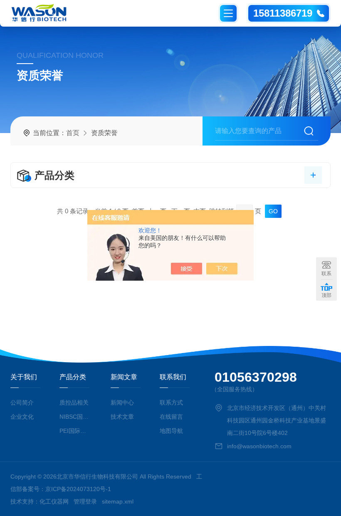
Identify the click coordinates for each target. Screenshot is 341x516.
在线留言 (171, 416)
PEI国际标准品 (75, 430)
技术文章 (122, 416)
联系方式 (171, 402)
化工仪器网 (54, 501)
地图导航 (171, 430)
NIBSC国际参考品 (75, 416)
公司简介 (22, 402)
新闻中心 (122, 402)
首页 (72, 132)
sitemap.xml (117, 501)
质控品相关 (74, 402)
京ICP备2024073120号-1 (78, 489)
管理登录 (85, 501)
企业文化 (22, 416)
